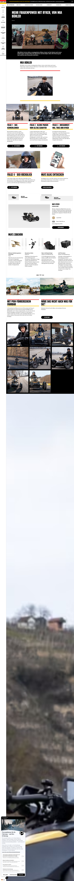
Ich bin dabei (47, 317)
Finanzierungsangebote (59, 1)
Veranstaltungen (29, 5)
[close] (72, 1)
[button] (37, 275)
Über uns (18, 5)
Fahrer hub (58, 5)
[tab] (23, 197)
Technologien (39, 5)
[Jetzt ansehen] (17, 113)
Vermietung (68, 5)
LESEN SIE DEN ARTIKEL (47, 187)
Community (49, 5)
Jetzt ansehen (17, 146)
